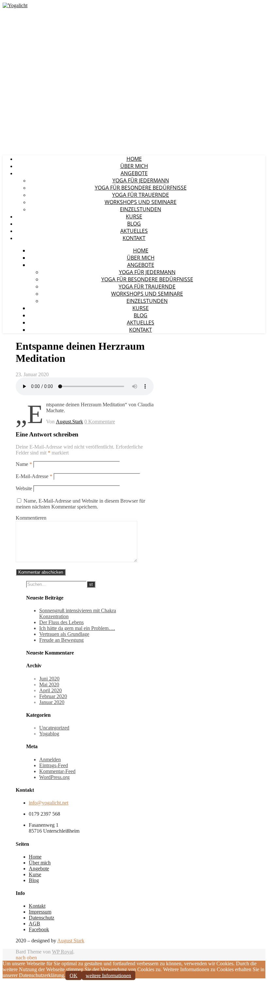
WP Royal (62, 951)
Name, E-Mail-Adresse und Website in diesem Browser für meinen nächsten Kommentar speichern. (80, 503)
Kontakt (134, 238)
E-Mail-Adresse (34, 476)
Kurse (134, 216)
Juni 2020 (49, 678)
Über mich (134, 166)
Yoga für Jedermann (140, 180)
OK (73, 975)
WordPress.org (54, 777)
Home (134, 158)
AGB (34, 923)
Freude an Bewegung (61, 640)
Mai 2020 (49, 684)
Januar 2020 (51, 702)
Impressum (40, 912)
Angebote (134, 173)
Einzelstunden (140, 209)
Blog (134, 223)
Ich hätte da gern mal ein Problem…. (77, 628)
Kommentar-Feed (57, 771)
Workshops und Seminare (140, 202)
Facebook (39, 929)
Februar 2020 (53, 696)
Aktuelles (134, 230)
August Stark (70, 940)
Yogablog (49, 733)
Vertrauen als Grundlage (64, 634)
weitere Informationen (108, 975)
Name (24, 464)
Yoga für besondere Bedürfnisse (141, 187)
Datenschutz (41, 917)
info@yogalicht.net (48, 802)
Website (24, 488)
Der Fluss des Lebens (61, 622)
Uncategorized (54, 728)
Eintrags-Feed (53, 765)
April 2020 (50, 690)
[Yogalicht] (15, 5)
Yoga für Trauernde (140, 194)
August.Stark (69, 421)
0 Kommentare (99, 421)
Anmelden (50, 759)
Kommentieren (31, 518)
